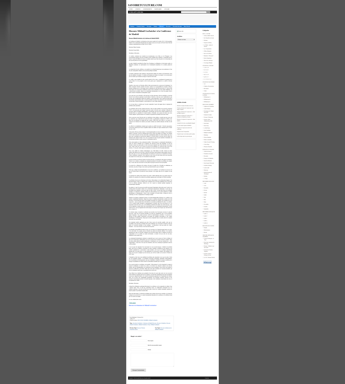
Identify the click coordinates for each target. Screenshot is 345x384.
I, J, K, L (206, 72)
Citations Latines (141, 26)
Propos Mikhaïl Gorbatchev (153, 324)
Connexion (207, 378)
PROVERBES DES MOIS (208, 181)
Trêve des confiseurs (208, 60)
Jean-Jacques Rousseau (209, 163)
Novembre (206, 204)
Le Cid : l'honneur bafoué (209, 257)
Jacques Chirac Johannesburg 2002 (208, 120)
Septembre (206, 209)
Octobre (205, 206)
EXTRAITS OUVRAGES (208, 149)
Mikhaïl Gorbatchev (208, 132)
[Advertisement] (172, 19)
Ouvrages (149, 26)
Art (204, 84)
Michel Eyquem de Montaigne (208, 173)
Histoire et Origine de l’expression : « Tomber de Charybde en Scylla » (185, 116)
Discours (162, 26)
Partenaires (158, 9)
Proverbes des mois (177, 26)
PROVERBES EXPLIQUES (209, 211)
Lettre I (205, 218)
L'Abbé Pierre (207, 128)
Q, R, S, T (206, 76)
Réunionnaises (207, 230)
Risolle (205, 232)
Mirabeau (206, 135)
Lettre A (205, 213)
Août (205, 183)
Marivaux (206, 170)
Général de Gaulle (208, 114)
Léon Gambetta (207, 130)
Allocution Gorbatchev (137, 323)
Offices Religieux (207, 51)
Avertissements (147, 9)
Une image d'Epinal (208, 62)
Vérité (205, 91)
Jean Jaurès (206, 123)
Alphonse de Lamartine (209, 106)
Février (205, 190)
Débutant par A (207, 97)
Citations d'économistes (209, 86)
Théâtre (155, 26)
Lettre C (205, 216)
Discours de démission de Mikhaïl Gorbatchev (163, 328)
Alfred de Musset (207, 151)
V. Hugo (206, 178)
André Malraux (207, 108)
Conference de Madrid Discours (149, 323)
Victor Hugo (206, 144)
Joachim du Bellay (208, 165)
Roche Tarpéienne (207, 58)
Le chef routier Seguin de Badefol (184, 125)
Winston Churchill (208, 146)
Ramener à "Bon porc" (209, 55)
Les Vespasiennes (207, 48)
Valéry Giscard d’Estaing (209, 142)
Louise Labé (206, 167)
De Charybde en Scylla (209, 38)
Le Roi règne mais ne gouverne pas (184, 136)
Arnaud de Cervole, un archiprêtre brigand (186, 123)
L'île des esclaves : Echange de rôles (208, 254)
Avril (205, 185)
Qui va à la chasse (208, 53)
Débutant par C (207, 101)
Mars (205, 202)
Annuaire (166, 9)
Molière (205, 176)
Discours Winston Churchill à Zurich (137, 328)
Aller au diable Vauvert (209, 35)
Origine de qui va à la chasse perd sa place (186, 134)
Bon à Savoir (187, 26)
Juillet (205, 195)
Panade (205, 227)
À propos (137, 9)
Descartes (206, 156)
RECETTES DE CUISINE (208, 225)
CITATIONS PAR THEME (208, 82)
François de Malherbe (208, 158)
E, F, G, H (206, 69)
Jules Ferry (206, 125)
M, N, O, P (206, 74)
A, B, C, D (206, 67)
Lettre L (205, 220)
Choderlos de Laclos (208, 153)
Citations (132, 26)
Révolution (206, 88)
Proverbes (168, 26)
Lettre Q (205, 223)
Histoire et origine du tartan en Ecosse (185, 105)
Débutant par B (207, 99)
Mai (205, 199)
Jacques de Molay (208, 42)
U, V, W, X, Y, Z (207, 79)
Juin (205, 197)
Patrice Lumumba (207, 139)
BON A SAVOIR (206, 33)
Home (131, 9)
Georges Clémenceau (208, 117)
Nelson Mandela (207, 137)
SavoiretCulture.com (145, 5)
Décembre (206, 188)
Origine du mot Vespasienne (183, 131)
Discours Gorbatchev (161, 323)
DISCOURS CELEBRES (208, 104)
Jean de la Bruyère (208, 160)
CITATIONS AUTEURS (208, 65)
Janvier (205, 192)
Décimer (206, 40)
